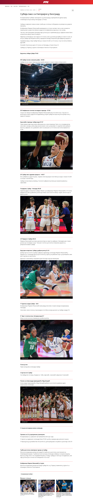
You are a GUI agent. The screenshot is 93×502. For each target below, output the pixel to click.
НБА (11, 6)
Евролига (7, 6)
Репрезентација (23, 6)
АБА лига (16, 6)
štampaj (73, 10)
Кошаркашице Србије (26, 474)
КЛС (28, 6)
